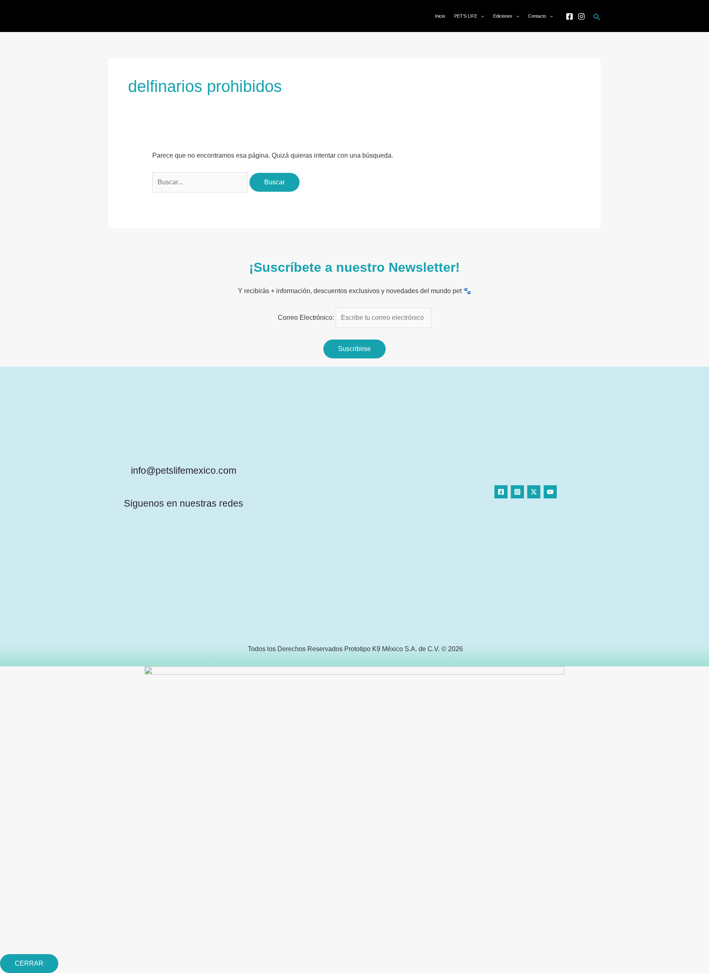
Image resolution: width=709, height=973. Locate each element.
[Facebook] (569, 16)
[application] (480, 16)
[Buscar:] (200, 182)
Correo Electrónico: (307, 317)
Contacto (537, 16)
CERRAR (29, 963)
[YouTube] (550, 491)
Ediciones (502, 16)
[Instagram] (581, 16)
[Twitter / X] (533, 491)
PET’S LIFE (465, 16)
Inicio (440, 16)
